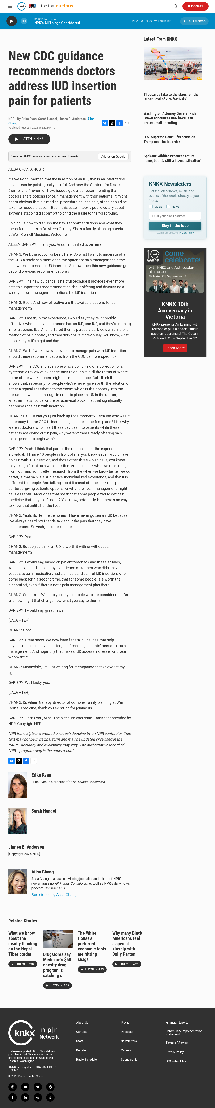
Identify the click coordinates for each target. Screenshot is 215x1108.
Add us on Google (113, 156)
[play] (11, 21)
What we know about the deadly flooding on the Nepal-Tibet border (22, 943)
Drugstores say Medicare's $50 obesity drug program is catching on (57, 965)
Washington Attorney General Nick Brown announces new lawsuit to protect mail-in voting (170, 118)
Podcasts (127, 1031)
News (175, 206)
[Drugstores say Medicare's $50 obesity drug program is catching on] (58, 939)
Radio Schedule (86, 1059)
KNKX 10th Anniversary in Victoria (175, 310)
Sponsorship (129, 1059)
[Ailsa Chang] (17, 881)
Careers (126, 1050)
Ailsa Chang (42, 871)
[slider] (30, 21)
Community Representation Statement (184, 1032)
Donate (197, 6)
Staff (79, 1041)
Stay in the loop (175, 226)
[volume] (24, 21)
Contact (81, 1031)
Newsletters (129, 1041)
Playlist (125, 1022)
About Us (82, 1022)
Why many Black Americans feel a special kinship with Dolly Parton (127, 943)
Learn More (175, 348)
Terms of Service (177, 1042)
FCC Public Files (176, 1061)
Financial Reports (177, 1022)
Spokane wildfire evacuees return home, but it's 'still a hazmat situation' (172, 158)
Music (158, 206)
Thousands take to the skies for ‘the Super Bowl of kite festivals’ (171, 96)
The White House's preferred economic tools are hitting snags (92, 946)
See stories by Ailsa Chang (54, 895)
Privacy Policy (186, 232)
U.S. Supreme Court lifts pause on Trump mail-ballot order (169, 139)
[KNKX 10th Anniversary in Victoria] (175, 271)
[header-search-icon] (176, 6)
